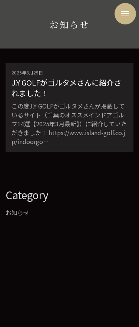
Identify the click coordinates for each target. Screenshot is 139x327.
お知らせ (17, 212)
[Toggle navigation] (125, 13)
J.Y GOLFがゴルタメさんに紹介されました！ (66, 88)
